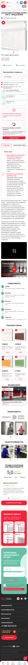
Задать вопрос (9, 637)
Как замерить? (9, 65)
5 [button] (15, 436)
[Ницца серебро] (7, 59)
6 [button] (16, 436)
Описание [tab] (6, 145)
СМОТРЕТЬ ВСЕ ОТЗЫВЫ (14, 503)
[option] (14, 35)
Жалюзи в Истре (6, 605)
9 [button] (18, 498)
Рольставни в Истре (7, 610)
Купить (7, 352)
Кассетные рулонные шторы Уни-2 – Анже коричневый (20, 348)
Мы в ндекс (17, 473)
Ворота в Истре (6, 614)
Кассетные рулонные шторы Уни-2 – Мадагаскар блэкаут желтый (7, 375)
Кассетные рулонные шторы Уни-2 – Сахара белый (7, 348)
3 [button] (12, 436)
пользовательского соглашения (7, 658)
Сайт (15, 477)
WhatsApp (22, 477)
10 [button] (19, 498)
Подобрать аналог (14, 138)
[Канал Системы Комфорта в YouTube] (21, 598)
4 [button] (12, 498)
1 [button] (13, 52)
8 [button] (17, 498)
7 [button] (17, 436)
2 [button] (14, 52)
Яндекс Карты (8, 477)
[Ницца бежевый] (3, 59)
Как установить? (21, 65)
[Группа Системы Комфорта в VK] (18, 598)
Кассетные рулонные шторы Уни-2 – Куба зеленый (20, 375)
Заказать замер (17, 2)
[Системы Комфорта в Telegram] (25, 598)
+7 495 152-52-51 (8, 626)
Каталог (3, 6)
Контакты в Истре (7, 622)
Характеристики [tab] (19, 145)
